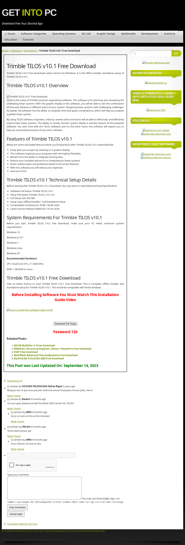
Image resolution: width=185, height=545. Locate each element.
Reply (10, 395)
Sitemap (54, 531)
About (20, 531)
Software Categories (33, 33)
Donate (101, 531)
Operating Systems (64, 33)
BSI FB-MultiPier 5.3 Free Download (34, 345)
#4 (8, 426)
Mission (12, 531)
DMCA (83, 531)
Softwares (16, 50)
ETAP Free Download (26, 352)
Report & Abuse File (69, 531)
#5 (12, 439)
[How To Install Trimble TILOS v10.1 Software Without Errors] (30, 310)
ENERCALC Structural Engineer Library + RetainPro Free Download (52, 348)
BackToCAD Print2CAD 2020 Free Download (39, 358)
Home (11, 33)
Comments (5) (14, 380)
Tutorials (28, 39)
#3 (12, 412)
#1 (8, 386)
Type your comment (18, 474)
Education (11, 39)
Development (149, 33)
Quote (17, 395)
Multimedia (128, 33)
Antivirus (169, 33)
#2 (8, 399)
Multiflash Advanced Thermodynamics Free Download (46, 355)
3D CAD (86, 33)
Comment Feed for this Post (22, 524)
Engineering (30, 50)
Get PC (29, 12)
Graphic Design (106, 33)
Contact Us (29, 531)
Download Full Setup (65, 323)
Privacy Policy (42, 531)
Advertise (92, 531)
